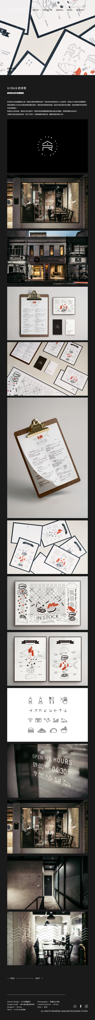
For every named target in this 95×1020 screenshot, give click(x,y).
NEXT (37, 978)
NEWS (69, 10)
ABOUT (36, 10)
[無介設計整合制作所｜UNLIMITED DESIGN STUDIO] (17, 10)
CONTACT (80, 10)
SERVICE (59, 10)
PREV (12, 978)
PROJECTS (47, 10)
